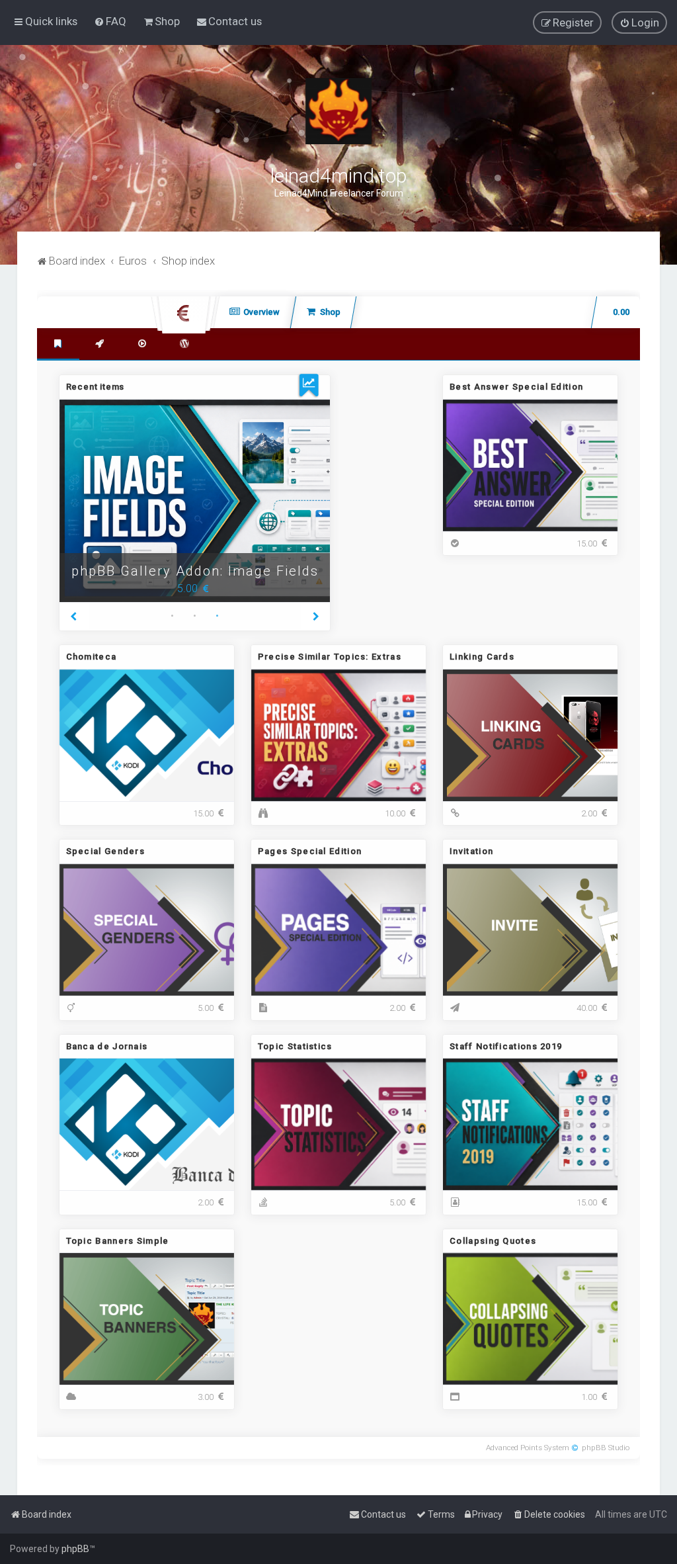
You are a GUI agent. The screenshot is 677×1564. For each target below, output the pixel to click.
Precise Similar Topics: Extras (329, 657)
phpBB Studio (605, 1447)
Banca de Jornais (107, 1046)
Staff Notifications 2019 (506, 1046)
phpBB (75, 1548)
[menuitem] (110, 21)
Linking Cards (482, 657)
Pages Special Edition (310, 851)
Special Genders (105, 851)
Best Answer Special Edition (516, 387)
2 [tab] (194, 617)
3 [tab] (217, 617)
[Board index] (338, 111)
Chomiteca (91, 657)
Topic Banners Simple (117, 1241)
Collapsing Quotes (493, 1241)
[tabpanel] (195, 501)
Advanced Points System (527, 1447)
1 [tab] (172, 617)
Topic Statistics (295, 1046)
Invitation (471, 851)
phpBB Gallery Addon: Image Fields (195, 571)
